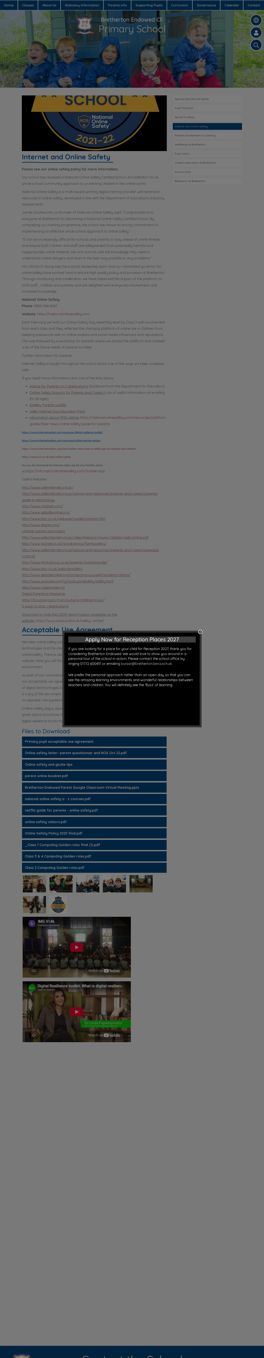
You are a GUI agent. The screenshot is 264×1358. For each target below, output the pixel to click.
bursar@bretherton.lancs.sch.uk (146, 663)
